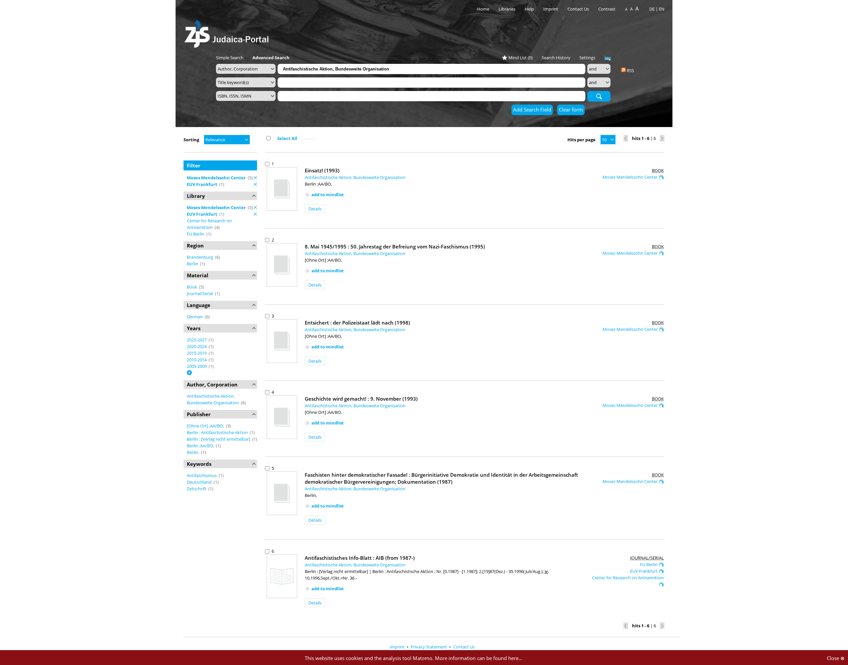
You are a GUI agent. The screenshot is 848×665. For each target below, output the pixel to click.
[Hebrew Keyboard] (607, 58)
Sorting (191, 140)
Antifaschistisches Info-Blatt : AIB (360, 557)
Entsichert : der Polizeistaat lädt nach (357, 322)
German (195, 317)
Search (599, 96)
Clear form (571, 109)
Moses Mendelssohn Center (631, 177)
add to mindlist (327, 195)
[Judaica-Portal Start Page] (228, 32)
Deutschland (200, 482)
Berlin (193, 264)
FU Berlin (196, 234)
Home (483, 9)
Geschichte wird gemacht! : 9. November (361, 398)
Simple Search (229, 58)
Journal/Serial (200, 293)
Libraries (507, 9)
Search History (556, 58)
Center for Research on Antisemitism (628, 578)
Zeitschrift (197, 489)
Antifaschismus (202, 475)
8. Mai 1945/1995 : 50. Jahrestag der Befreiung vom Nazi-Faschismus (395, 246)
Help (529, 9)
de (652, 9)
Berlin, (193, 452)
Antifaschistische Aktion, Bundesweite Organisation (355, 177)
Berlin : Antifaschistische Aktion (218, 432)
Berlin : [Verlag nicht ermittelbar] (219, 439)
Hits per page (581, 140)
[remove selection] (255, 177)
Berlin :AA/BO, (201, 446)
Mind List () (520, 58)
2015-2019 (197, 353)
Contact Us (578, 9)
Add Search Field (532, 109)
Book (192, 287)
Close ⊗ (836, 658)
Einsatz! (322, 170)
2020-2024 (197, 346)
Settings (587, 58)
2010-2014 (197, 360)
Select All (287, 138)
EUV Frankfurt (644, 571)
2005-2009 (197, 366)
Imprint (550, 9)
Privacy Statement (429, 647)
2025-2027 (197, 340)
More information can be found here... (478, 658)
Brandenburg (200, 257)
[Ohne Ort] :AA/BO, (206, 426)
